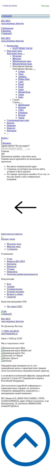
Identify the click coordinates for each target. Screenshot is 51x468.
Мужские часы (14, 244)
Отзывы (11, 269)
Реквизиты (12, 271)
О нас (9, 259)
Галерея (10, 286)
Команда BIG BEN (16, 261)
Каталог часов (8, 239)
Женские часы (14, 246)
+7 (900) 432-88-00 (9, 6)
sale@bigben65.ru (9, 333)
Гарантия (11, 297)
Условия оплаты (14, 289)
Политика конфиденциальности (22, 274)
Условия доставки (15, 291)
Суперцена (12, 249)
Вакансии (11, 266)
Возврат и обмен (15, 294)
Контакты (11, 264)
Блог (9, 284)
